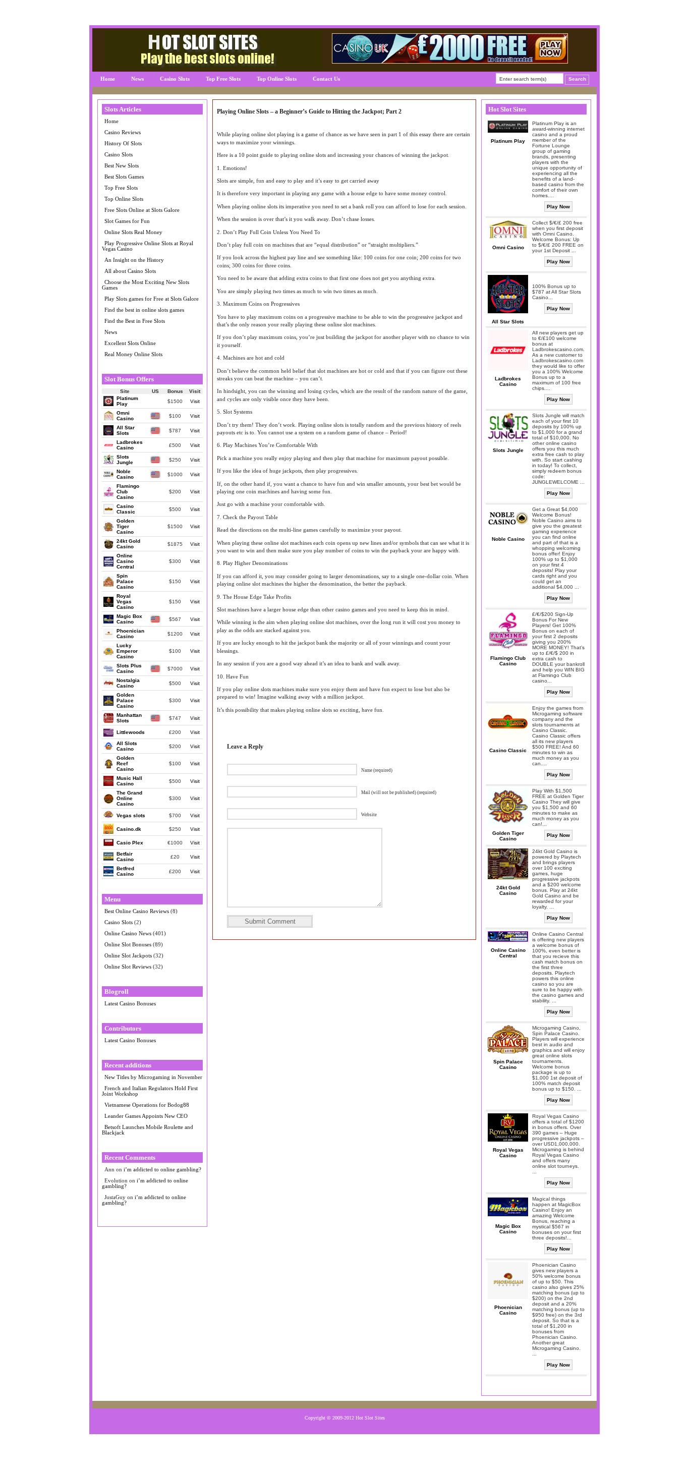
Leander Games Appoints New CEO (146, 1116)
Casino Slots (175, 79)
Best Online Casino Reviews (136, 911)
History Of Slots (123, 143)
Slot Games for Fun (127, 221)
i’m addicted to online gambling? (162, 1169)
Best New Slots (121, 165)
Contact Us (326, 79)
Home (107, 79)
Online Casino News (127, 933)
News (137, 79)
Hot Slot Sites (370, 1418)
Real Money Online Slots (133, 354)
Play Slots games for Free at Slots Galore (151, 299)
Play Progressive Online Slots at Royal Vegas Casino (147, 246)
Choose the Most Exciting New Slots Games (145, 285)
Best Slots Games (124, 177)
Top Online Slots (277, 79)
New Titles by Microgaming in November (153, 1077)
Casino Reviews (122, 132)
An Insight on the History (134, 260)
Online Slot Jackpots (128, 955)
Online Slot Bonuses (127, 944)
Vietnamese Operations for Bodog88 (146, 1105)
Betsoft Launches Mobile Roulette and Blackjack (147, 1130)
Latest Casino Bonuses (130, 1003)
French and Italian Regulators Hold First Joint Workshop (150, 1091)
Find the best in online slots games (144, 310)
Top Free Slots (223, 79)
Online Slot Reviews (127, 967)
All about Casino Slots (130, 271)
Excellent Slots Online (130, 343)
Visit (195, 401)
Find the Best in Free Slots (134, 321)
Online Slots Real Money (133, 232)
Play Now (558, 206)
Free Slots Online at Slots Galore (142, 210)
